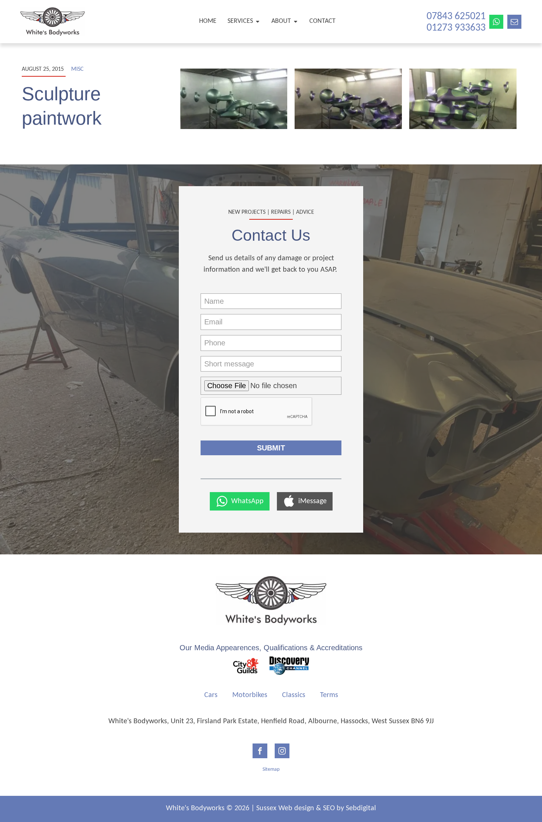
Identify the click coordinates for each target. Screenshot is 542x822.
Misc (77, 69)
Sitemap (271, 769)
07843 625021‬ (456, 16)
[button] (240, 501)
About (281, 21)
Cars (211, 695)
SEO (329, 808)
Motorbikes (249, 695)
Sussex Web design (285, 808)
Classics (293, 695)
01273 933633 (456, 28)
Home (207, 21)
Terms (329, 695)
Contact (322, 21)
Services (240, 21)
